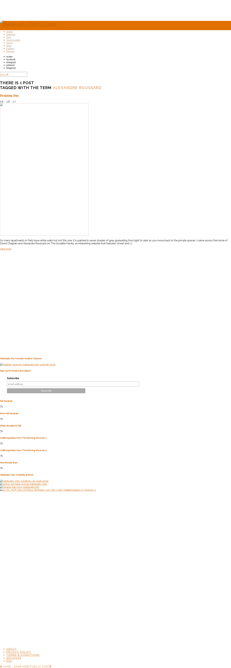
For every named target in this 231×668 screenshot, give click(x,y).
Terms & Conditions (23, 655)
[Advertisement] (115, 10)
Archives (13, 658)
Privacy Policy (18, 652)
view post (5, 248)
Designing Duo (9, 95)
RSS (9, 661)
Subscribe (13, 378)
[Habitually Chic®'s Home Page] (28, 24)
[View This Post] (44, 234)
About (11, 649)
